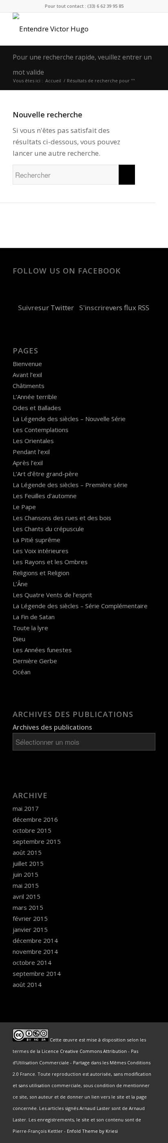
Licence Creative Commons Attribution (84, 1051)
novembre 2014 (35, 951)
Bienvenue (27, 364)
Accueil (53, 80)
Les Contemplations (41, 430)
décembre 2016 (35, 819)
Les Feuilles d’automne (45, 496)
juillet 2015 (28, 863)
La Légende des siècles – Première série (70, 485)
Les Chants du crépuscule (48, 529)
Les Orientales (33, 441)
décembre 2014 (35, 940)
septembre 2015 (37, 841)
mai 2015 (26, 885)
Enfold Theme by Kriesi (92, 1131)
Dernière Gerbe (35, 661)
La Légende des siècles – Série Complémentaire (80, 606)
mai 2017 (26, 808)
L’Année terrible (35, 397)
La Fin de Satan (34, 617)
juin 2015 (25, 874)
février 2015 (30, 918)
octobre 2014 (32, 962)
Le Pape (24, 507)
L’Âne (20, 584)
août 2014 (27, 984)
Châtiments (28, 386)
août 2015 (27, 852)
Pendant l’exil (31, 452)
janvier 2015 (30, 929)
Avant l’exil (27, 375)
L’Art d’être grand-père (45, 474)
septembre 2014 (37, 973)
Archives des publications (52, 727)
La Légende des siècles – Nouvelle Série (69, 419)
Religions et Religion (41, 573)
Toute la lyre (30, 628)
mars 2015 (28, 907)
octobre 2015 (32, 830)
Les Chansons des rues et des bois (62, 518)
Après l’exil (28, 463)
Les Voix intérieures (41, 551)
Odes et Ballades (37, 408)
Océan (22, 672)
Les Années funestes (42, 650)
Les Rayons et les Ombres (50, 562)
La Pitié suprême (36, 540)
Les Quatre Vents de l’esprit (52, 595)
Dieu (19, 639)
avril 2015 (26, 896)
